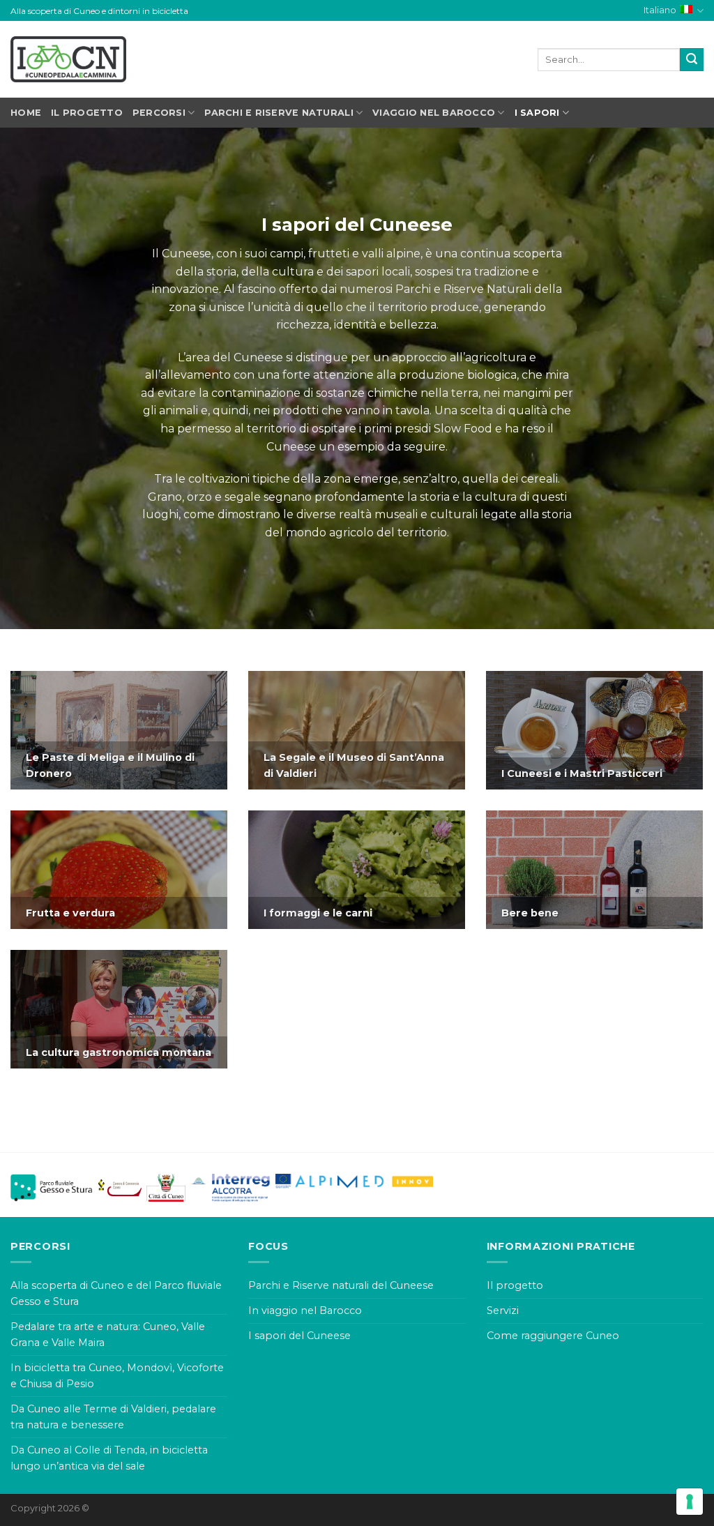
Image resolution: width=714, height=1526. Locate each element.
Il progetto (87, 112)
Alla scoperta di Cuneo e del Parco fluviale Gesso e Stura (116, 1293)
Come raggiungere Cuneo (553, 1335)
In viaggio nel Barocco (305, 1310)
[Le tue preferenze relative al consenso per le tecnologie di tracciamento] (689, 1501)
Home (25, 112)
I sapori (537, 112)
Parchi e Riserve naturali (278, 112)
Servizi (503, 1310)
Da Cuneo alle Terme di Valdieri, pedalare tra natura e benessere (113, 1417)
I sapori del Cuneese (299, 1335)
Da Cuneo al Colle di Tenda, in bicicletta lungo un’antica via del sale (109, 1458)
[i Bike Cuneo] (68, 59)
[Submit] (692, 60)
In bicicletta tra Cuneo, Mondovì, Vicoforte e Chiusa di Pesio (117, 1375)
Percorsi (158, 112)
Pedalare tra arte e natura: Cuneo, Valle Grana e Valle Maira (107, 1334)
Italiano (660, 10)
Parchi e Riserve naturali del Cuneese (341, 1285)
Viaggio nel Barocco (433, 112)
